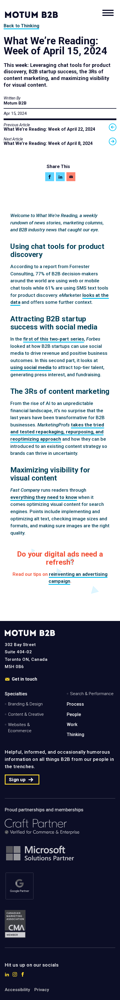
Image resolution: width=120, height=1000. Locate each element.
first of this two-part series (53, 339)
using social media (30, 367)
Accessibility (17, 989)
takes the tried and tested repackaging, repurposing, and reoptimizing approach (57, 432)
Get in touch (24, 679)
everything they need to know (43, 497)
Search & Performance (92, 693)
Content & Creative (26, 714)
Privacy (41, 989)
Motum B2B (15, 103)
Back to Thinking (21, 25)
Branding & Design (25, 704)
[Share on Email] (70, 176)
